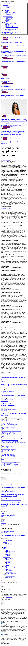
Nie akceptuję (9, 597)
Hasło (2, 586)
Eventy (2, 459)
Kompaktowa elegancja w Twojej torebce (11, 42)
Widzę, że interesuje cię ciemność (9, 142)
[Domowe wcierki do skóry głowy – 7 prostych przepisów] (12, 438)
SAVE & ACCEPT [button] (5, 643)
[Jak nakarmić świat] (9, 434)
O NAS (2, 512)
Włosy (4, 116)
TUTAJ (4, 598)
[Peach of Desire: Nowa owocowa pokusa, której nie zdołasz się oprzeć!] (8, 455)
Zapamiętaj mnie (6, 589)
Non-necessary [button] (4, 633)
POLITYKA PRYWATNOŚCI (8, 515)
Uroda (4, 37)
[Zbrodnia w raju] (8, 433)
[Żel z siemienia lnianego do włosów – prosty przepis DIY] (10, 441)
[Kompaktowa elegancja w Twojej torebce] (7, 454)
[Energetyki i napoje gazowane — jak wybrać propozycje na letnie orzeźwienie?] (8, 425)
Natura (2, 436)
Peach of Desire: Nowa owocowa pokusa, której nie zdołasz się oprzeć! (13, 404)
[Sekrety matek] (8, 432)
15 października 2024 (5, 160)
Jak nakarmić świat (6, 86)
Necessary (4, 624)
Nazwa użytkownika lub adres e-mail (9, 582)
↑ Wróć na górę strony (6, 525)
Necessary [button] (3, 622)
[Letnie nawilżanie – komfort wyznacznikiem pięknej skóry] (8, 456)
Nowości (5, 39)
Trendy (2, 443)
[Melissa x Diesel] (8, 449)
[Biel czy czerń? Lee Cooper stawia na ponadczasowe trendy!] (7, 450)
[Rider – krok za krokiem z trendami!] (5, 447)
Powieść (5, 67)
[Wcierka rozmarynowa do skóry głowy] (13, 442)
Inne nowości (6, 127)
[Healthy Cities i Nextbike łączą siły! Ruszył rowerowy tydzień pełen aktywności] (10, 462)
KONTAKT (3, 513)
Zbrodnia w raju (5, 78)
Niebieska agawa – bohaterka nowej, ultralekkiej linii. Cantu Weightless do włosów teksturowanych (14, 120)
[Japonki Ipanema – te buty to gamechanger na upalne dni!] (6, 446)
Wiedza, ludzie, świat (8, 58)
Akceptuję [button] (3, 597)
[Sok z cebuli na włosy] (9, 440)
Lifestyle (5, 128)
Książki (5, 57)
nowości (2, 373)
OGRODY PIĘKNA (5, 516)
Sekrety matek (4, 71)
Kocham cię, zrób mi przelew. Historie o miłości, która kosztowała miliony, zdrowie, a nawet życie (13, 62)
